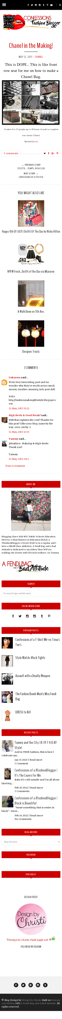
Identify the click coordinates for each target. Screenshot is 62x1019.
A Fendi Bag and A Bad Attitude (38, 1003)
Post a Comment (15, 465)
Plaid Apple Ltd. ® (40, 939)
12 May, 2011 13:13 (19, 459)
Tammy (13, 438)
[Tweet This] (45, 153)
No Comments (23, 819)
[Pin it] (57, 153)
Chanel (39, 57)
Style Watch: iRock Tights (30, 657)
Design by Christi (19, 939)
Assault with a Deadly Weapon (32, 675)
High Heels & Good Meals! (25, 415)
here (35, 141)
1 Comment (21, 763)
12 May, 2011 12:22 (19, 408)
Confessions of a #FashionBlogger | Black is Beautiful (36, 801)
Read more (36, 759)
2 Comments (22, 791)
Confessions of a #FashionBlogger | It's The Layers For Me (36, 773)
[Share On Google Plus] (53, 153)
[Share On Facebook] (48, 153)
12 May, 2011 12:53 (19, 431)
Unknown (15, 377)
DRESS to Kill (23, 712)
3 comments (11, 153)
